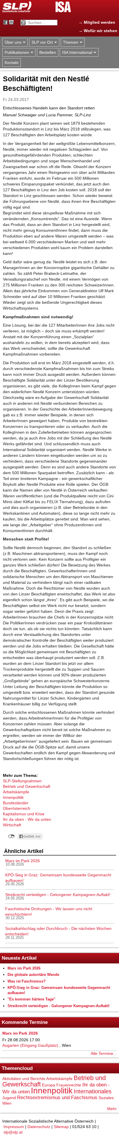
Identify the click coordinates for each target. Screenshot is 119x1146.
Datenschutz (38, 1126)
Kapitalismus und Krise (23, 814)
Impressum (13, 1126)
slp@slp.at (13, 1132)
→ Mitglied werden (97, 22)
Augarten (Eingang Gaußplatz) (30, 1045)
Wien (7, 1103)
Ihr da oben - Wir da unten (27, 819)
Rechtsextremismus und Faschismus (57, 1097)
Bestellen (47, 52)
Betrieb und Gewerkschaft (26, 786)
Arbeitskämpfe (16, 792)
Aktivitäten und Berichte (23, 1078)
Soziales (106, 1097)
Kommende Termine (25, 1022)
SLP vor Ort (41, 42)
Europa (48, 1085)
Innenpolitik (13, 797)
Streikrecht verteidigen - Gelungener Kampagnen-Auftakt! (57, 894)
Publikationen (15, 52)
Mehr (112, 1108)
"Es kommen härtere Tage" (31, 999)
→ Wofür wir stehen (98, 30)
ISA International (76, 52)
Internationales (92, 1091)
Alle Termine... (104, 1053)
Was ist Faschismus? (27, 981)
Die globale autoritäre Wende (33, 974)
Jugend (9, 1097)
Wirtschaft (12, 825)
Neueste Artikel (19, 958)
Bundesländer (15, 803)
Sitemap (61, 1126)
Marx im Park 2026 (22, 860)
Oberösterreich (16, 808)
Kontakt (11, 62)
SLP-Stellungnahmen (22, 781)
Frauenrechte (68, 1085)
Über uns (11, 42)
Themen (69, 42)
